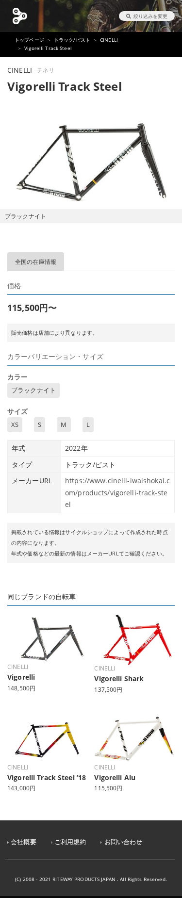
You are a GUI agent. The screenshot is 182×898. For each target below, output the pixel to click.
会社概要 (23, 842)
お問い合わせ (123, 842)
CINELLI (109, 39)
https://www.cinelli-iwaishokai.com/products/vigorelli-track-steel (117, 492)
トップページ (29, 39)
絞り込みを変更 (150, 16)
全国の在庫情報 (35, 262)
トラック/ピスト (72, 39)
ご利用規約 (70, 842)
